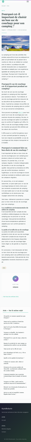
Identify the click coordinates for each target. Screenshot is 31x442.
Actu (8, 5)
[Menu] (27, 1)
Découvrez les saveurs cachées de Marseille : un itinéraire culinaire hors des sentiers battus (15, 368)
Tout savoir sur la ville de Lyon (12, 349)
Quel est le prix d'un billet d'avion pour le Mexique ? (15, 327)
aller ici (20, 112)
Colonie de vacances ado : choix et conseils (13, 362)
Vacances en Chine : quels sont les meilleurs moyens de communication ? (15, 382)
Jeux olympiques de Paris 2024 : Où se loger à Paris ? (15, 353)
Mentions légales (6, 429)
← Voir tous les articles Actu (10, 296)
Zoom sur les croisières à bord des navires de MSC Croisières (14, 322)
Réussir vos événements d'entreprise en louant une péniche (15, 387)
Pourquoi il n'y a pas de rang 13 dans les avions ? (15, 338)
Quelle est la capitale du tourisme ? (14, 358)
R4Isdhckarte (7, 408)
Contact (4, 431)
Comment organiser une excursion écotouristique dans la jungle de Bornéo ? (15, 376)
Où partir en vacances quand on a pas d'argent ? (14, 317)
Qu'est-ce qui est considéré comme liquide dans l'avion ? (14, 393)
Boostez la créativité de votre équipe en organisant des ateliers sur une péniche (15, 344)
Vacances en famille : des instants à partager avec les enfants (14, 333)
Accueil (3, 5)
